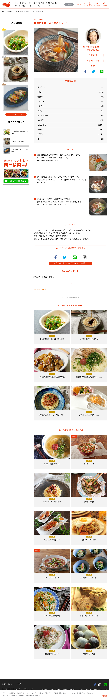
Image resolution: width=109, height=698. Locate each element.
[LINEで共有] (102, 71)
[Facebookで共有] (86, 71)
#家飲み (37, 289)
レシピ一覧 (19, 11)
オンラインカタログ (84, 689)
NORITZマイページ (69, 689)
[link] (19, 11)
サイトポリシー (55, 689)
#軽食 (44, 289)
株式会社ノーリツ (13, 684)
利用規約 (45, 689)
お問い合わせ (98, 689)
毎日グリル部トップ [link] (8, 11)
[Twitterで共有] (94, 71)
